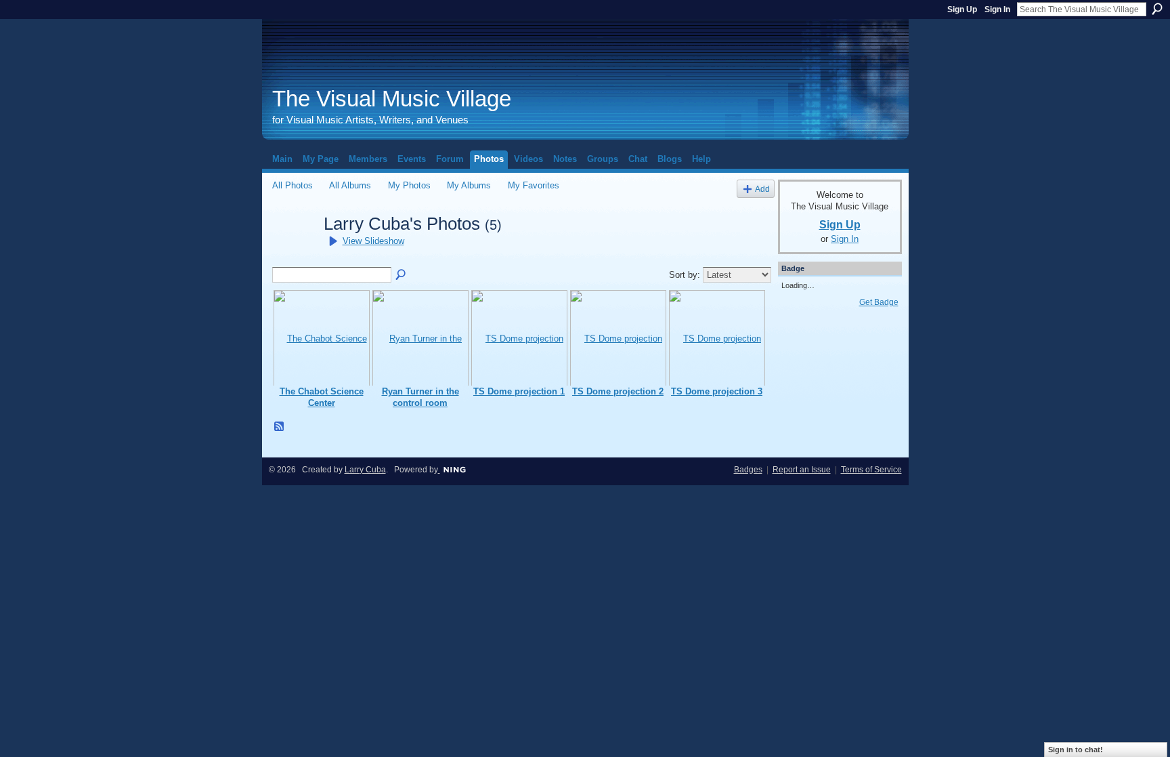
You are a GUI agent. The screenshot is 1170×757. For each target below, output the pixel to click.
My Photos (409, 185)
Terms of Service (871, 469)
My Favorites (533, 185)
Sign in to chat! (1075, 749)
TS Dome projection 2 (618, 391)
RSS (280, 427)
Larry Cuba (365, 469)
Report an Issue (802, 469)
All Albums (350, 185)
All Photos (292, 185)
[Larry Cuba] (294, 248)
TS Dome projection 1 (519, 391)
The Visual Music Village (391, 98)
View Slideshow (373, 241)
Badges (748, 469)
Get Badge (878, 302)
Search (1157, 9)
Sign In (997, 9)
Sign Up (962, 9)
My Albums (469, 185)
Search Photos (401, 275)
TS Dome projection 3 (716, 391)
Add (762, 188)
